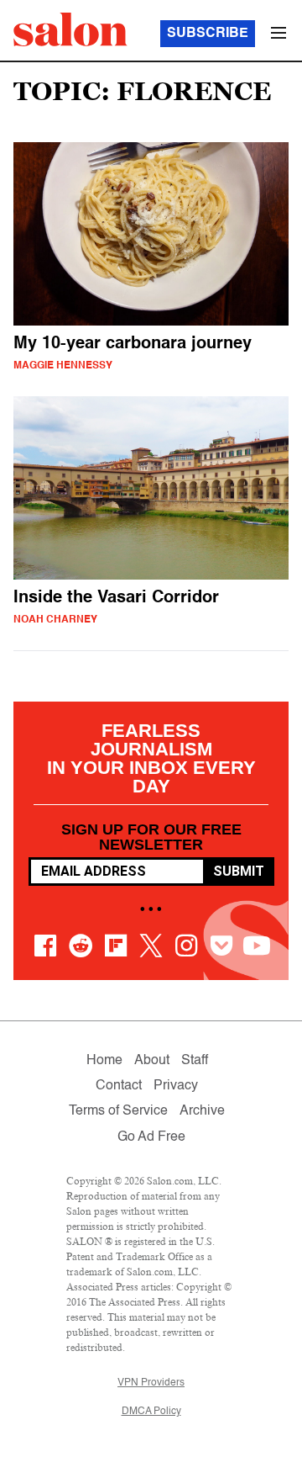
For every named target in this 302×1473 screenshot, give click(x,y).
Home (104, 1061)
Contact (119, 1086)
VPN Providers (151, 1383)
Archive (202, 1111)
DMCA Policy (151, 1412)
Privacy (176, 1086)
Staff (194, 1061)
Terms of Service (118, 1111)
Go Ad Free (151, 1137)
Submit (238, 871)
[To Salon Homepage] (70, 29)
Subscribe (207, 33)
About (151, 1061)
